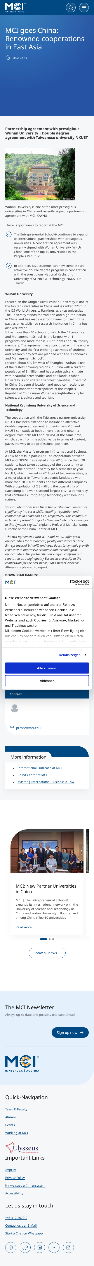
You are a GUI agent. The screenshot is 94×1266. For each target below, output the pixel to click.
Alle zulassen (47, 668)
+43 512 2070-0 (16, 1218)
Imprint (10, 1170)
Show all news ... (47, 952)
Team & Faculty (16, 1109)
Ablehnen (47, 681)
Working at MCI (16, 1133)
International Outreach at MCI (39, 768)
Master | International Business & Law (45, 782)
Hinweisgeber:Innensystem (25, 1185)
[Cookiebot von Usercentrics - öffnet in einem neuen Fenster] (70, 582)
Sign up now (67, 1032)
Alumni (10, 1117)
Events (10, 1125)
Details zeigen (69, 655)
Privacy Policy (15, 1177)
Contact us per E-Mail (21, 1225)
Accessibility (14, 1193)
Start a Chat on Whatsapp (24, 1233)
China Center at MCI (32, 775)
